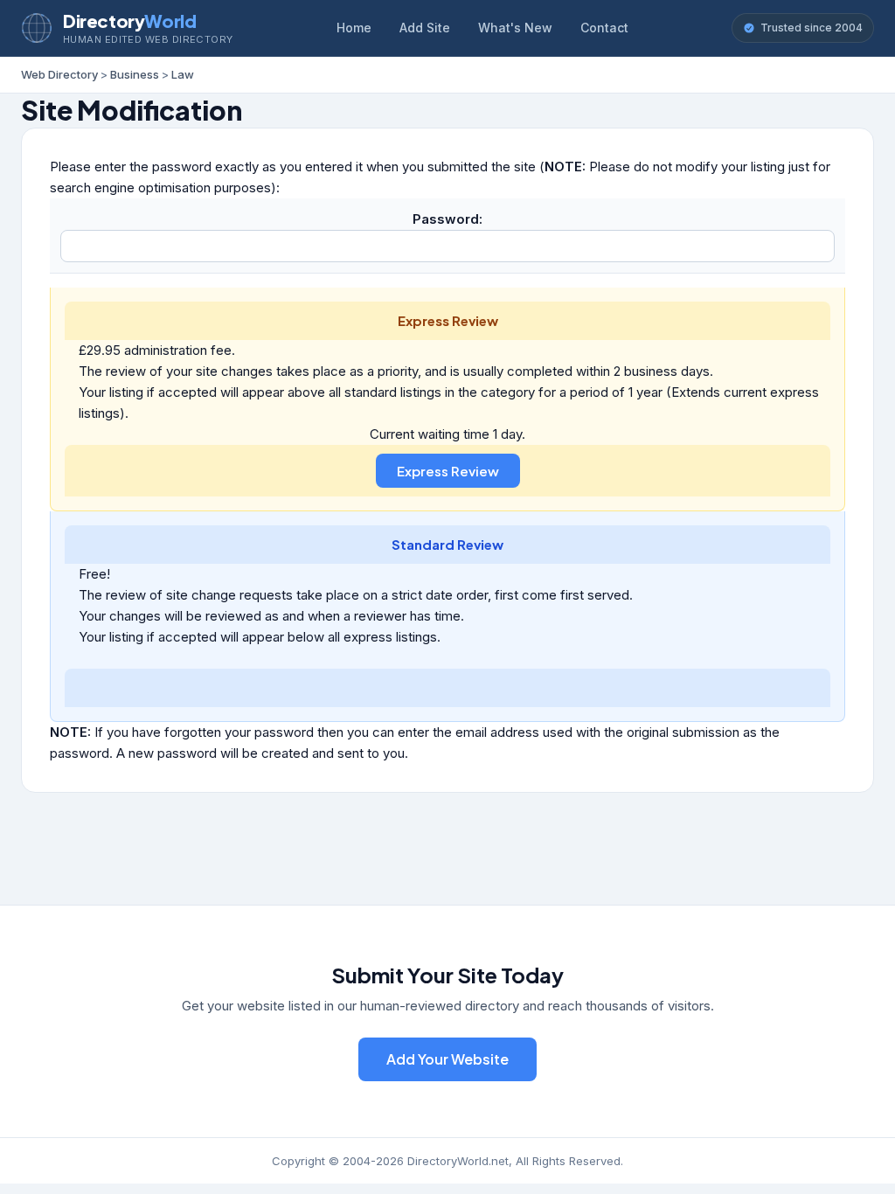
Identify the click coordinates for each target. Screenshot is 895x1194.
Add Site (424, 27)
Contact (604, 27)
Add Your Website (447, 1059)
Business (134, 74)
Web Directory (59, 74)
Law (182, 74)
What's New (515, 27)
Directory (129, 20)
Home (353, 27)
